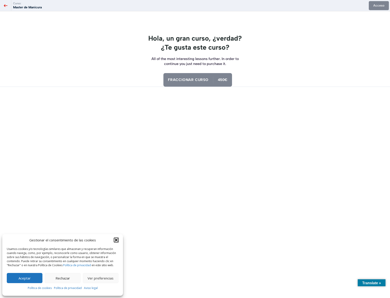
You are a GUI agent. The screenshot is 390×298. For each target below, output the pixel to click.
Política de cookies (40, 288)
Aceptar (25, 278)
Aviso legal (91, 288)
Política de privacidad (77, 265)
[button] (116, 240)
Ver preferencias (101, 278)
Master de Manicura (27, 7)
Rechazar (63, 278)
